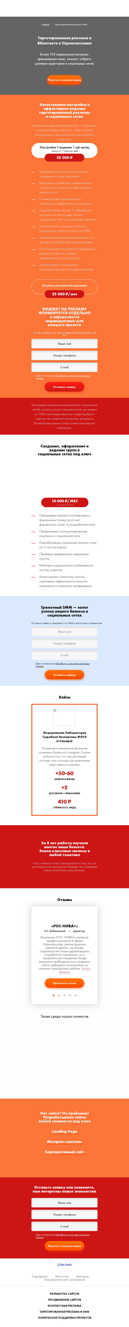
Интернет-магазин (64, 1141)
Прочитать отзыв (64, 983)
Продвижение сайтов (64, 1299)
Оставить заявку (64, 387)
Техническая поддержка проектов (64, 1317)
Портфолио (39, 1276)
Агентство (62, 1276)
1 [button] (56, 807)
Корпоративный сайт (64, 1151)
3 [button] (67, 807)
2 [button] (62, 807)
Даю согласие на (63, 377)
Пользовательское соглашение (64, 1280)
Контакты (82, 1276)
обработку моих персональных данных (63, 377)
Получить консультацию (64, 80)
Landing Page (64, 1131)
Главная (45, 24)
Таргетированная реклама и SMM (64, 1311)
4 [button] (73, 807)
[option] (64, 760)
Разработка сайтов (64, 1293)
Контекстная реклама (64, 1305)
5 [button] (75, 995)
